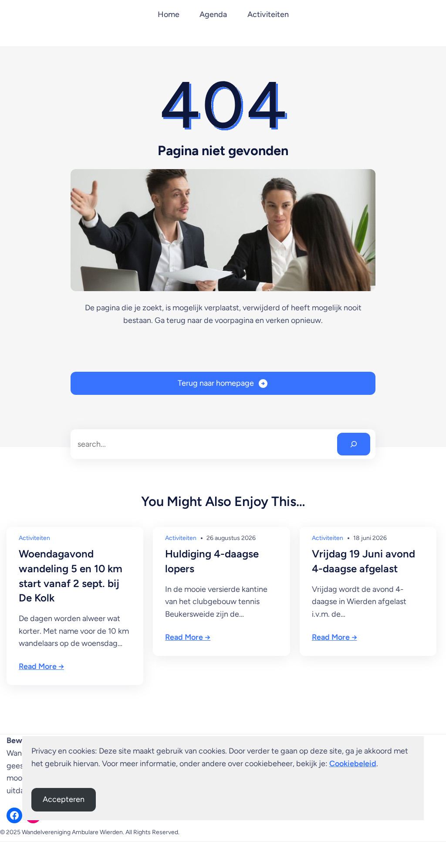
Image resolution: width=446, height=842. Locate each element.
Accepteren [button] (63, 799)
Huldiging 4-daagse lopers (212, 561)
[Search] (353, 444)
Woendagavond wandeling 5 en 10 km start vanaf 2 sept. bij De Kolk (70, 575)
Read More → (41, 666)
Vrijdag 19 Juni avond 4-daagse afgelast (363, 561)
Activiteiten (34, 538)
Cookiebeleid (352, 763)
